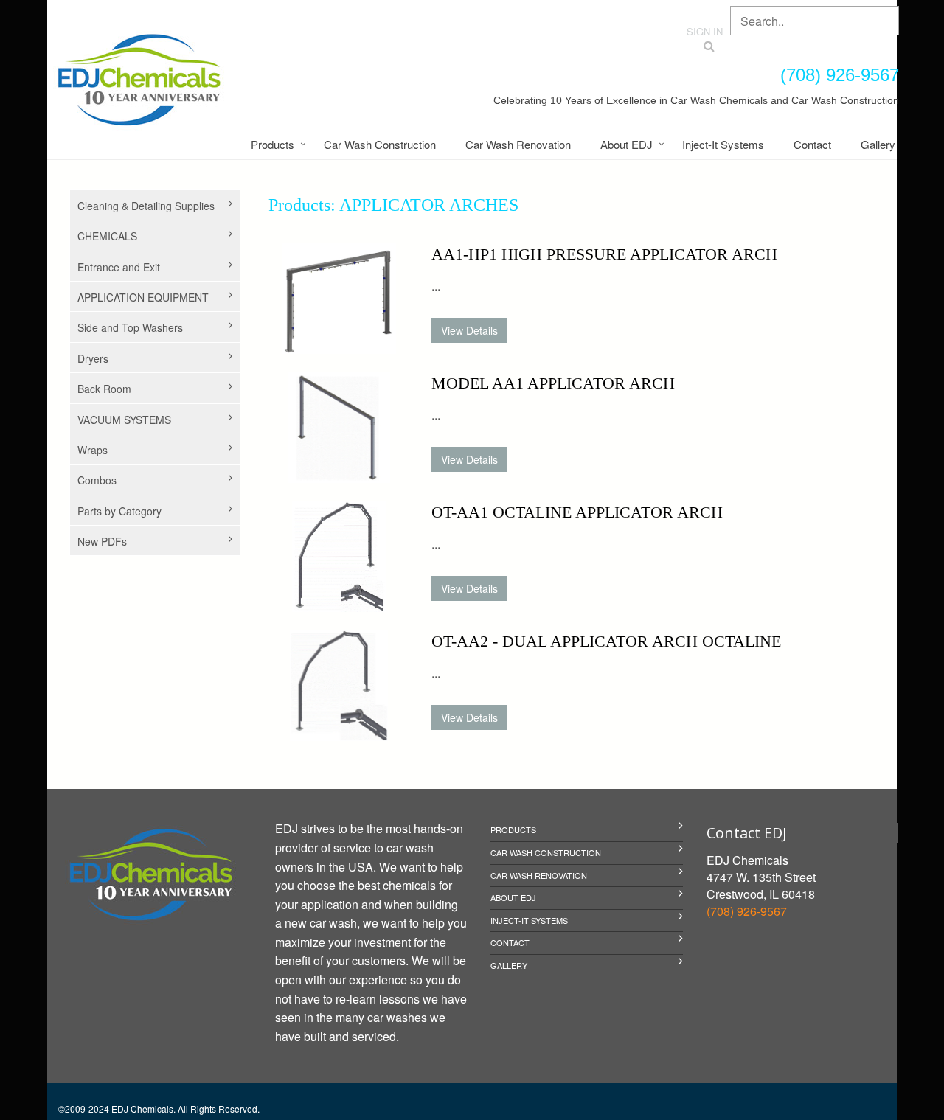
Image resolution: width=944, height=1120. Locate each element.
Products (272, 144)
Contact (812, 144)
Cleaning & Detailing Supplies (146, 205)
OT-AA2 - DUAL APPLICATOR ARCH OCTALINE (606, 641)
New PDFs (102, 541)
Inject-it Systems (723, 144)
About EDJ (626, 144)
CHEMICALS (107, 236)
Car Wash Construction (380, 144)
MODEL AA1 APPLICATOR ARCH (553, 383)
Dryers (92, 358)
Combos (97, 480)
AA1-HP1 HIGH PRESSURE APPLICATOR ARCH (604, 254)
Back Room (104, 388)
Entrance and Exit (118, 267)
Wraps (92, 449)
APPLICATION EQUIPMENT (143, 297)
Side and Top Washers (130, 327)
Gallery (878, 144)
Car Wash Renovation (518, 144)
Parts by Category (119, 511)
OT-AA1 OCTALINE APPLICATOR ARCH (577, 512)
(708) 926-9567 (747, 910)
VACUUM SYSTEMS (124, 419)
